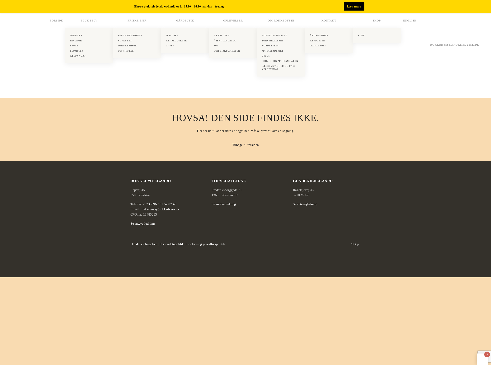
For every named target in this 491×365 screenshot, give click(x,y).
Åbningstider (319, 35)
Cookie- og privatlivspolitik (205, 244)
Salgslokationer (130, 35)
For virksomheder (227, 51)
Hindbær (76, 41)
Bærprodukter (176, 41)
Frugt (74, 45)
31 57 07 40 (168, 204)
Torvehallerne (272, 41)
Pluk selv (89, 20)
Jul (216, 45)
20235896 (150, 204)
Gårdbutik (185, 20)
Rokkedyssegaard (274, 35)
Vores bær (125, 41)
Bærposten (317, 41)
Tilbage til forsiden (245, 145)
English (410, 20)
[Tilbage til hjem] (23, 55)
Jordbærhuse (127, 45)
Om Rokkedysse (281, 20)
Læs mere (354, 6)
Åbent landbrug (225, 41)
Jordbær (76, 35)
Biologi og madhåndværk (280, 61)
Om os (266, 56)
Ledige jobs (318, 45)
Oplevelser (233, 20)
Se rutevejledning (142, 223)
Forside (56, 20)
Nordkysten (270, 45)
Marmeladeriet (272, 51)
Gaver (170, 45)
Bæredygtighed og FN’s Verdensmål (278, 67)
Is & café (172, 35)
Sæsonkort (78, 56)
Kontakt (328, 20)
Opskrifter (126, 51)
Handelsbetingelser (143, 244)
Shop (377, 20)
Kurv (361, 35)
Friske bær (137, 20)
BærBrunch (222, 35)
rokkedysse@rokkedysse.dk (454, 44)
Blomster (76, 51)
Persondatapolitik (172, 244)
